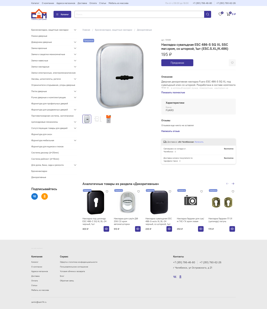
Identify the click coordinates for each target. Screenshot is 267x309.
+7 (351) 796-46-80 (202, 3)
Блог (62, 276)
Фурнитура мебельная (42, 140)
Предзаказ (177, 62)
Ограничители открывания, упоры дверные (53, 85)
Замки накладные (40, 66)
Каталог (35, 3)
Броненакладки (39, 171)
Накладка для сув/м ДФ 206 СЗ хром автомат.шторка (126, 221)
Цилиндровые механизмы (44, 121)
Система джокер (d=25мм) (45, 152)
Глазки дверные (39, 35)
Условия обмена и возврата (72, 271)
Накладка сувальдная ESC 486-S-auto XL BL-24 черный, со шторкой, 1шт (158, 221)
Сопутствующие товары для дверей (49, 128)
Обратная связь (67, 280)
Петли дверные (39, 91)
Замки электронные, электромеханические (53, 72)
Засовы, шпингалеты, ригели (46, 78)
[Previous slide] (87, 75)
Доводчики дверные (41, 42)
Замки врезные (39, 48)
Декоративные (144, 29)
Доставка (82, 3)
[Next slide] (152, 75)
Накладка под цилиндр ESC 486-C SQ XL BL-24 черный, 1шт (94, 221)
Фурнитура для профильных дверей (49, 103)
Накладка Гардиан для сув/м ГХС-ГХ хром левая (190, 220)
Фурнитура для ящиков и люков (47, 146)
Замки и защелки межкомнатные (48, 54)
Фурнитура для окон (41, 134)
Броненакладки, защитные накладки (113, 29)
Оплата (93, 3)
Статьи (102, 3)
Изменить (199, 142)
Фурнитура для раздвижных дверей (49, 109)
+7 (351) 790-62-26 (226, 3)
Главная (86, 29)
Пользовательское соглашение (74, 266)
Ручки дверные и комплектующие (48, 97)
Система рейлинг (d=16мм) (45, 158)
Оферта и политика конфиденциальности (78, 262)
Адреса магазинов (65, 3)
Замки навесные (39, 60)
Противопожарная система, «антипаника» (52, 115)
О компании (48, 3)
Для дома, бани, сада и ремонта (47, 165)
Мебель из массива (118, 3)
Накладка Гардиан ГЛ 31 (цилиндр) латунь (220, 220)
